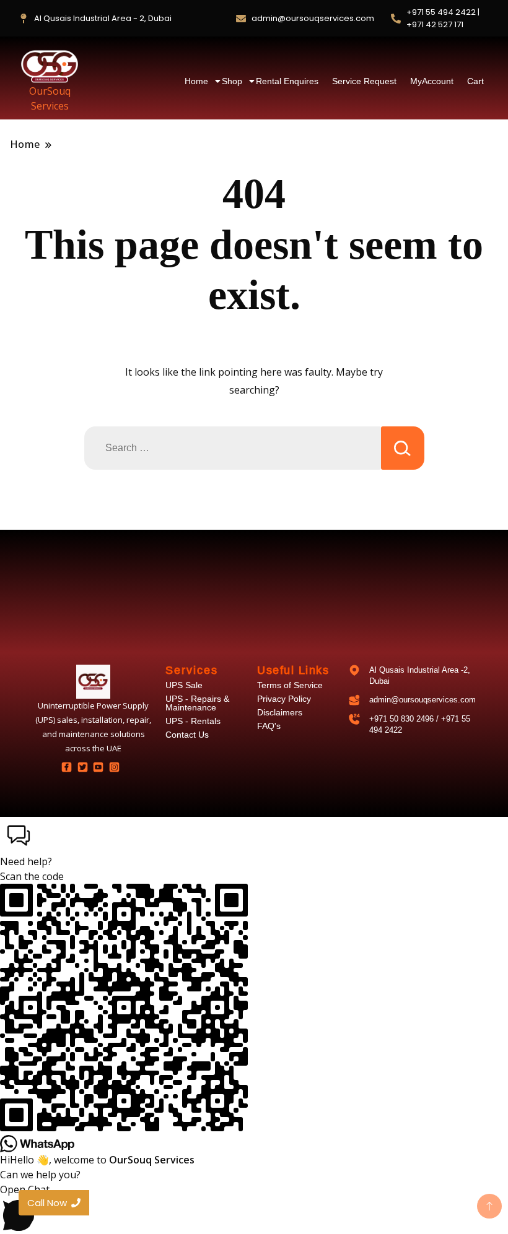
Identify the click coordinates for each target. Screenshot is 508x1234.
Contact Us (187, 735)
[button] (254, 843)
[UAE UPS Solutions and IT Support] (93, 682)
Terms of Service (290, 685)
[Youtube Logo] (98, 767)
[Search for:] (232, 448)
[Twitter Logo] (82, 767)
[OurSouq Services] (50, 66)
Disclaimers (279, 712)
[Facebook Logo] (67, 767)
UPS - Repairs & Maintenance (197, 703)
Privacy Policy (284, 699)
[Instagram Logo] (114, 767)
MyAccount (431, 81)
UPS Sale (184, 685)
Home (196, 81)
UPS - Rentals (193, 721)
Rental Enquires (287, 81)
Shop (232, 81)
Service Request (364, 81)
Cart (475, 81)
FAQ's (269, 726)
